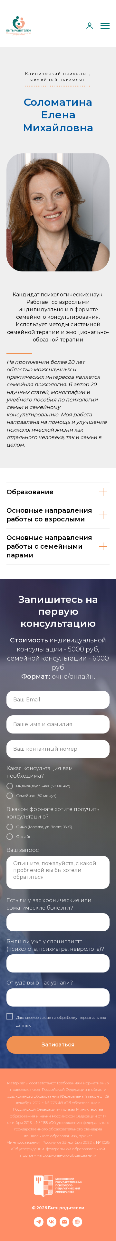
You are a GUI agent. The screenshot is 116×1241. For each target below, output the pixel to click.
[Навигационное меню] (105, 26)
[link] (89, 26)
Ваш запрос (22, 1226)
